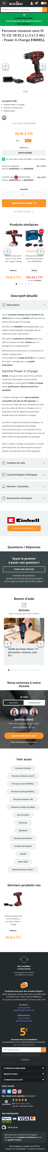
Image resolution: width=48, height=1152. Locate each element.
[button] (16, 284)
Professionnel (34, 702)
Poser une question (24, 569)
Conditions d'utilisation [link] (36, 1149)
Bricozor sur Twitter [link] (9, 1091)
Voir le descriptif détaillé (24, 123)
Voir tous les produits (23, 528)
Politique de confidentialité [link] (15, 1149)
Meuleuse (23, 830)
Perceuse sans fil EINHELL (23, 783)
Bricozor (16, 3)
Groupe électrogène (23, 846)
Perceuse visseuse (23, 768)
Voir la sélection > (24, 23)
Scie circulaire (23, 815)
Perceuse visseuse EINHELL (23, 791)
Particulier (13, 702)
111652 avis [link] (23, 1103)
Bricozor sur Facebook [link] (4, 1091)
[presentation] (7, 251)
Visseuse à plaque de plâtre (23, 807)
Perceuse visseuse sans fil (23, 776)
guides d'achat (14, 1140)
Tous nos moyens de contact (23, 742)
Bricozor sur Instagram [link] (20, 1091)
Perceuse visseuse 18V (23, 799)
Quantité (24, 189)
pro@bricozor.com (24, 1021)
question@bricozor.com (24, 735)
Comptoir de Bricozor (27, 1137)
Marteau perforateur (23, 838)
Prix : (18, 140)
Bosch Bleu (23, 861)
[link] (36, 3)
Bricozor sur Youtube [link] (14, 1091)
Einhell (23, 854)
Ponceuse (23, 822)
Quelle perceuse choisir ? (23, 869)
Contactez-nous (12, 991)
